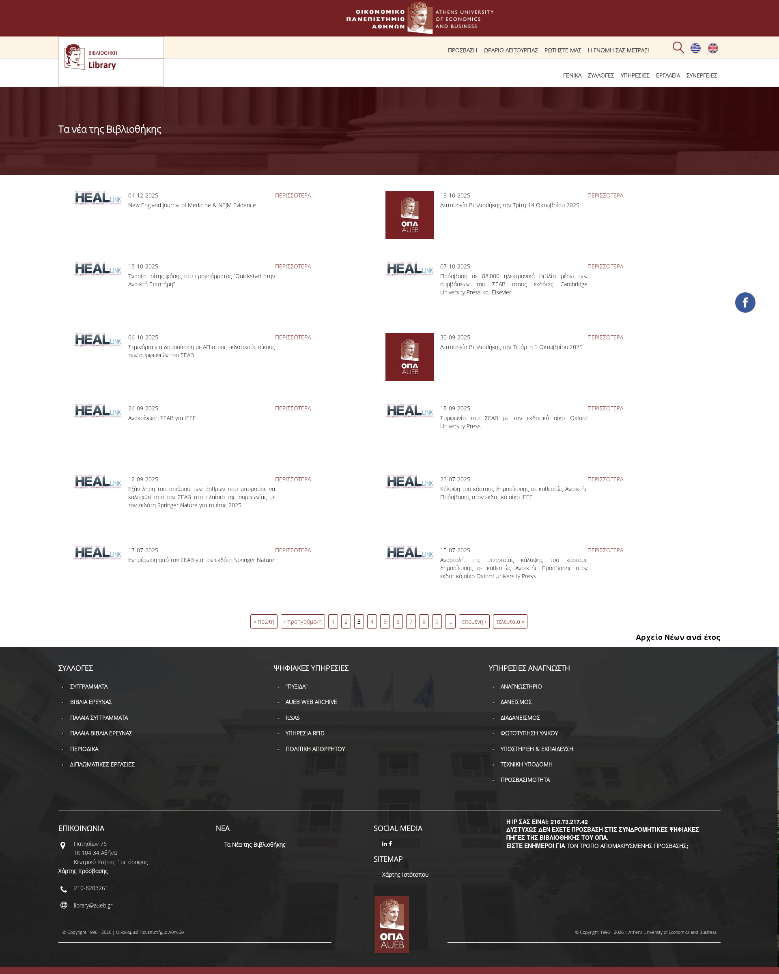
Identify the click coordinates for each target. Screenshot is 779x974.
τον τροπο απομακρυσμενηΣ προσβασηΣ (626, 846)
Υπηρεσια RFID (305, 733)
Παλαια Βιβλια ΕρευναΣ (101, 733)
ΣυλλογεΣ (601, 75)
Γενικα (572, 75)
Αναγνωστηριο (521, 686)
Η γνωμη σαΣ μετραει (618, 50)
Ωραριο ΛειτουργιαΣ (511, 50)
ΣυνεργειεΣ (701, 75)
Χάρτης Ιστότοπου (405, 874)
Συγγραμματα (89, 686)
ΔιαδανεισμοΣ (520, 717)
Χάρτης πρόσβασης (83, 871)
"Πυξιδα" (297, 686)
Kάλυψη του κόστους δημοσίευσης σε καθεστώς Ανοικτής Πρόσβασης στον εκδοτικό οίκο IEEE (513, 493)
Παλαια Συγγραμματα (99, 717)
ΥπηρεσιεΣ (635, 75)
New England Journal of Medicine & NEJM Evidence (192, 205)
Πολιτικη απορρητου (315, 749)
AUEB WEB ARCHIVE (311, 702)
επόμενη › (474, 621)
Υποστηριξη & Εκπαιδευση (537, 749)
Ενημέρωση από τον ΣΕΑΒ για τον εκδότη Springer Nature (201, 560)
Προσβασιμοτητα (525, 779)
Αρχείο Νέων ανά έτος (678, 637)
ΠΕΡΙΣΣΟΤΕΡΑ (293, 195)
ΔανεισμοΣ (516, 702)
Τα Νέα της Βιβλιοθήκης (255, 844)
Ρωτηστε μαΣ (562, 50)
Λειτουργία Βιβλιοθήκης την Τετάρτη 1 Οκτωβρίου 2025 (511, 347)
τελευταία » (510, 621)
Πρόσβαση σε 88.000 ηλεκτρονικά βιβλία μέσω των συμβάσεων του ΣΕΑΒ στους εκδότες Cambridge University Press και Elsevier (513, 284)
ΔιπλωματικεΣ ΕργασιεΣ (102, 764)
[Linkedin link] (385, 843)
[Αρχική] (389, 30)
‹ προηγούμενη (303, 621)
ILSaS (293, 717)
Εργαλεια (668, 75)
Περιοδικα (84, 749)
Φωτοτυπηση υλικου (529, 733)
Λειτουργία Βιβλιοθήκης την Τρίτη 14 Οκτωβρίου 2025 (509, 205)
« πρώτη (264, 621)
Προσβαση (462, 50)
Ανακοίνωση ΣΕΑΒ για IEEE (162, 418)
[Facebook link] (391, 843)
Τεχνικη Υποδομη (527, 764)
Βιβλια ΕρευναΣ (91, 702)
